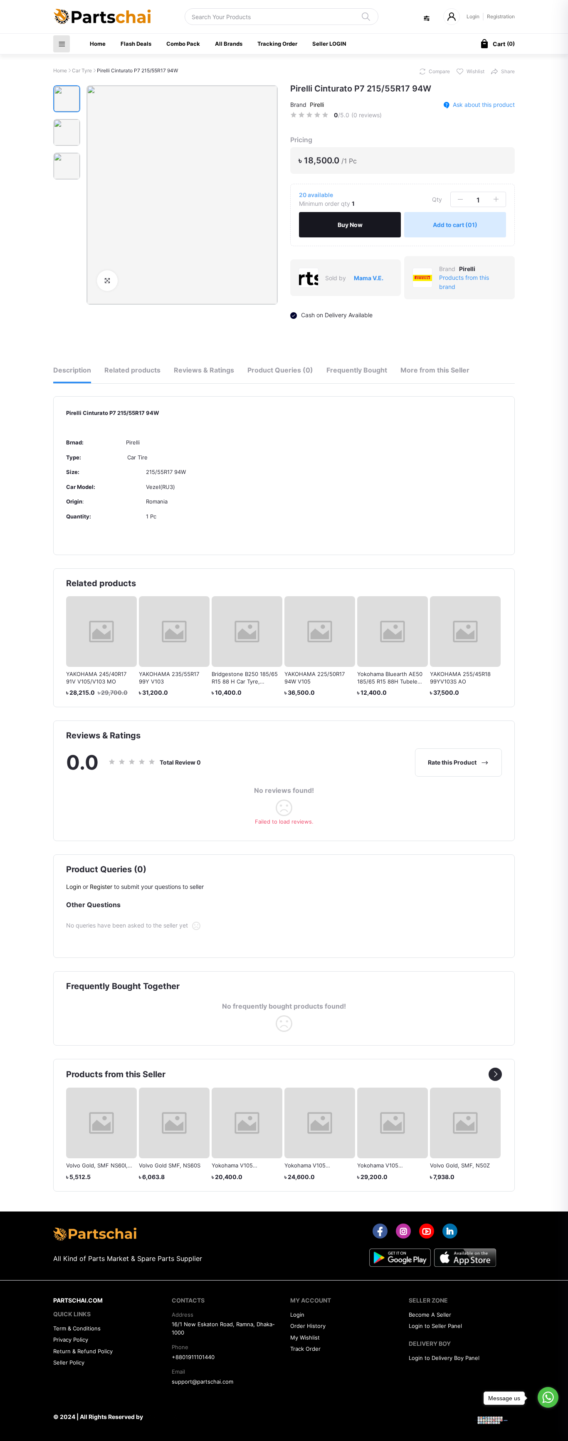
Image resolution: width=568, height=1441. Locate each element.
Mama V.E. (368, 277)
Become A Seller (430, 1314)
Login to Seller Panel (435, 1326)
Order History (308, 1326)
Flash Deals (136, 43)
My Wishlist (305, 1337)
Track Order (305, 1348)
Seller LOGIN (329, 43)
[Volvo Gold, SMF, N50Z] (465, 1123)
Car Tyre (82, 70)
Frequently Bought (356, 370)
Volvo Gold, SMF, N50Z (460, 1165)
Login (473, 16)
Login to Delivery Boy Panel (444, 1358)
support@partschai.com (202, 1381)
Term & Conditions (77, 1328)
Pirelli (317, 104)
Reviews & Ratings (204, 370)
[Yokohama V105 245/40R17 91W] (319, 1123)
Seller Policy (68, 1362)
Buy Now (350, 224)
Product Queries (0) (280, 370)
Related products (132, 370)
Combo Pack (183, 43)
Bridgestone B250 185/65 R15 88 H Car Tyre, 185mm (245, 681)
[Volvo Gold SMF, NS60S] (174, 1123)
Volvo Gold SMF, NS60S (169, 1165)
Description (72, 370)
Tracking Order (277, 43)
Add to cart (455, 224)
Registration (501, 16)
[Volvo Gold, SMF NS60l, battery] (101, 1123)
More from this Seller (434, 370)
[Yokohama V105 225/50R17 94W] (392, 1123)
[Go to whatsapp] (548, 1397)
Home (98, 43)
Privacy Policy (70, 1339)
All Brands (228, 43)
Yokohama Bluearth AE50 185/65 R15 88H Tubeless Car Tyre (390, 681)
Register (101, 886)
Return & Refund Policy (83, 1351)
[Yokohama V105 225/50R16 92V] (247, 1123)
